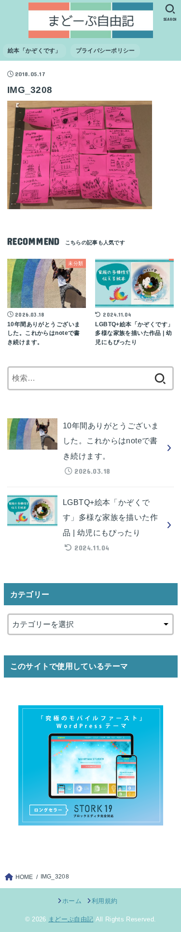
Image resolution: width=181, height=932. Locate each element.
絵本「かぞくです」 (34, 50)
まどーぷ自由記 (70, 919)
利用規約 (104, 901)
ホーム (72, 901)
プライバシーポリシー (105, 50)
